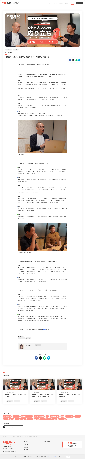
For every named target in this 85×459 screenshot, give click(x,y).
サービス (49, 3)
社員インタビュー (55, 416)
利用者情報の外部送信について (9, 451)
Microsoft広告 (62, 419)
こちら (44, 329)
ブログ (72, 3)
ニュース (55, 3)
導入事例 (12, 419)
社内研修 (37, 419)
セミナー (30, 419)
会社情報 (67, 3)
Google (43, 419)
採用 (47, 416)
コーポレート (16, 416)
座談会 (55, 419)
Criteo (5, 419)
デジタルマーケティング (27, 416)
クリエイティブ (69, 416)
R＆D (62, 416)
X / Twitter (38, 345)
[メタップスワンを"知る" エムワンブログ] (6, 3)
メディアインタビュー (21, 419)
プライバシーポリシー (7, 450)
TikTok (49, 419)
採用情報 (61, 3)
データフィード (7, 416)
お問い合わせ (79, 3)
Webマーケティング (39, 416)
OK (68, 457)
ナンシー (33, 345)
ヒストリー (78, 416)
